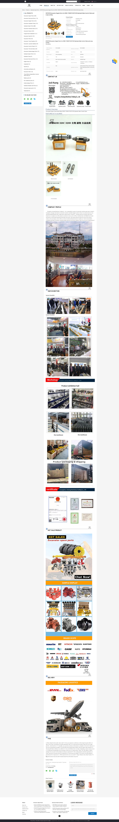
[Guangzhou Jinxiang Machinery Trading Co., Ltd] (29, 5)
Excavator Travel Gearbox (29, 41)
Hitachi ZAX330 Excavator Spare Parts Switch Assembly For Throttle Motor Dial (42, 805)
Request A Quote (87, 1)
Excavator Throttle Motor (29, 48)
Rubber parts (27, 78)
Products (46, 5)
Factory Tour (60, 5)
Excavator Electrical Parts (29, 18)
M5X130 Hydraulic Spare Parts (63, 756)
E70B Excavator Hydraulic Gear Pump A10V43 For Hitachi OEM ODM (60, 791)
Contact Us (78, 5)
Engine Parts (26, 61)
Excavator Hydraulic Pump (29, 23)
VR (92, 5)
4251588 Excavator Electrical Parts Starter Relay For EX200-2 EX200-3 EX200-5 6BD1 (60, 805)
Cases (88, 5)
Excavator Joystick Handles (30, 43)
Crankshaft (26, 64)
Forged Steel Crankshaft (29, 33)
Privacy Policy (32, 820)
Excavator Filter (27, 38)
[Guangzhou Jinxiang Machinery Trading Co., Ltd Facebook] (25, 1)
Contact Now (69, 36)
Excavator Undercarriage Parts (30, 51)
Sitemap (24, 814)
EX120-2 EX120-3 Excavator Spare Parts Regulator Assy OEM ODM (80, 791)
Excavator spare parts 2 (29, 88)
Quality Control (69, 5)
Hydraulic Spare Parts (35, 9)
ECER (89, 820)
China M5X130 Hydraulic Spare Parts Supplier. (43, 820)
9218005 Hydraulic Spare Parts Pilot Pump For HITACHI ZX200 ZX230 (70, 791)
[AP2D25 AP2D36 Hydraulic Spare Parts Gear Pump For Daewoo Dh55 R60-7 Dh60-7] (50, 784)
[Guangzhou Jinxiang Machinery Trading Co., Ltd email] (25, 99)
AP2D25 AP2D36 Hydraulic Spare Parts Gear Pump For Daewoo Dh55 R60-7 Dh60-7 (50, 791)
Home (41, 5)
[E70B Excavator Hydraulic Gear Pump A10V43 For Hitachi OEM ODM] (60, 784)
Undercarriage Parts (28, 83)
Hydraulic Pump (27, 56)
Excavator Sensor (28, 31)
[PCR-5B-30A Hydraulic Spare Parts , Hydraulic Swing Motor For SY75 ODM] (90, 784)
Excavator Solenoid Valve (29, 28)
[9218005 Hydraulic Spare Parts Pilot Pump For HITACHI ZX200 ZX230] (70, 784)
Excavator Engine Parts (29, 21)
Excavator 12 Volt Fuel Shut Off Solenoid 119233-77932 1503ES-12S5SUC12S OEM (61, 812)
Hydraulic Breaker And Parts (30, 85)
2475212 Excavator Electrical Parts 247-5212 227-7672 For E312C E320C (61, 809)
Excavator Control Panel (29, 46)
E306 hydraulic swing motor (73, 756)
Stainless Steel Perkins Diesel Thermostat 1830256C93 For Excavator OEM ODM (42, 812)
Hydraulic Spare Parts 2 (29, 54)
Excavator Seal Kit (28, 36)
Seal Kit (25, 66)
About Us (53, 5)
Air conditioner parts (28, 80)
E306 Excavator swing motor (52, 756)
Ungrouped (26, 90)
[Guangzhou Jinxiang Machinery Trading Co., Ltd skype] (35, 99)
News (83, 5)
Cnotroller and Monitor (29, 69)
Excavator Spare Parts (29, 15)
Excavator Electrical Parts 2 (30, 59)
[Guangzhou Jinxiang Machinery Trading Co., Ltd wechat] (32, 99)
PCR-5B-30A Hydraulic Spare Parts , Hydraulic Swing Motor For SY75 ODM (90, 791)
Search (78, 1)
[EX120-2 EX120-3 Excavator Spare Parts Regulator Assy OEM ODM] (80, 784)
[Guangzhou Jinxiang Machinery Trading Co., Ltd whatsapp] (28, 99)
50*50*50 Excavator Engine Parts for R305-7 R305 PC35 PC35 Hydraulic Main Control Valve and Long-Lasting (55, 37)
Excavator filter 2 (27, 71)
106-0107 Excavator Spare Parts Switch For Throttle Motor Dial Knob (42, 809)
